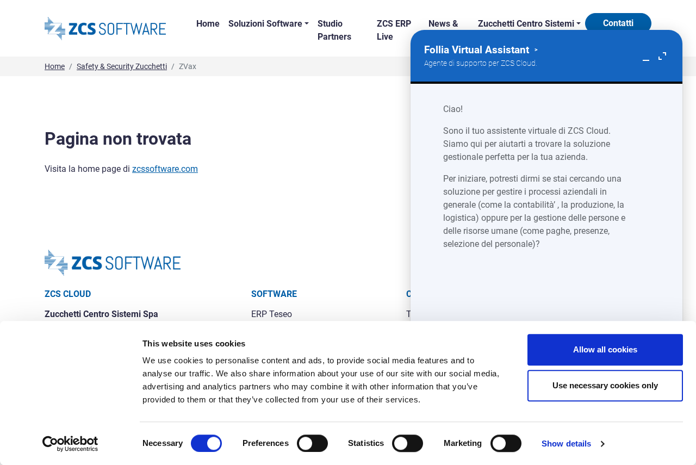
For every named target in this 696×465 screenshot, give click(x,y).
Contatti (618, 23)
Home (208, 23)
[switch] (312, 443)
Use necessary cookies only (605, 385)
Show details (566, 443)
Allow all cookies (605, 349)
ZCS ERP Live (394, 30)
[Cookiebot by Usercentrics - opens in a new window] (70, 444)
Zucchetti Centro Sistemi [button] (526, 23)
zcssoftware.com (165, 169)
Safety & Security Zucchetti (122, 66)
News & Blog (443, 30)
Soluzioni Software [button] (265, 23)
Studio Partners (334, 30)
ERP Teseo (271, 314)
